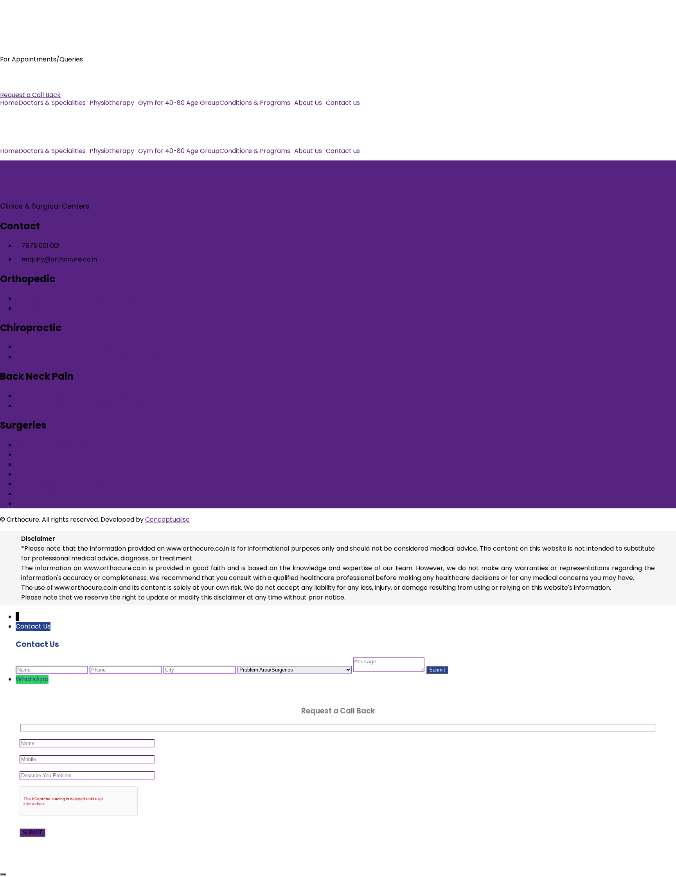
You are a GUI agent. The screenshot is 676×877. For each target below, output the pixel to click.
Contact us (343, 103)
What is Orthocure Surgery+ (59, 444)
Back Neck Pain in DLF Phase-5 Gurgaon (77, 395)
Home (9, 103)
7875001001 (17, 75)
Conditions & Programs (254, 103)
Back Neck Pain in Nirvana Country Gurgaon (82, 405)
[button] (54, 103)
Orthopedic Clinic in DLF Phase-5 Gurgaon (80, 298)
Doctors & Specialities (52, 103)
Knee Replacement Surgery (58, 454)
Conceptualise (167, 519)
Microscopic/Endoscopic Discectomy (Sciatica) (89, 474)
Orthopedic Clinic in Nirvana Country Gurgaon (86, 308)
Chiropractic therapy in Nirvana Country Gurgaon (92, 356)
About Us (308, 103)
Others (26, 503)
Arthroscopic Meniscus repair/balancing (78, 483)
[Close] (3, 874)
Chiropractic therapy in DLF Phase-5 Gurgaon (86, 346)
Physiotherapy (112, 103)
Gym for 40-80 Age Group (178, 103)
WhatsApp (32, 679)
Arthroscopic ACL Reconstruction (67, 493)
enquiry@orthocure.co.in (38, 85)
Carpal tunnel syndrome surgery (66, 464)
